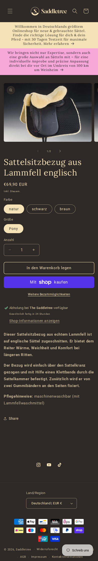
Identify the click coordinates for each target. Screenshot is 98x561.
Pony (13, 229)
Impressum (39, 556)
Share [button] (14, 418)
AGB (23, 556)
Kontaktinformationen (67, 556)
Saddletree (23, 549)
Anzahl (9, 240)
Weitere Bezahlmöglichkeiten (49, 294)
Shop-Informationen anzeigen (34, 321)
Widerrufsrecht (47, 549)
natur (14, 209)
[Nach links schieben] (37, 151)
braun (65, 209)
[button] (10, 11)
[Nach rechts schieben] (60, 151)
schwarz (39, 209)
